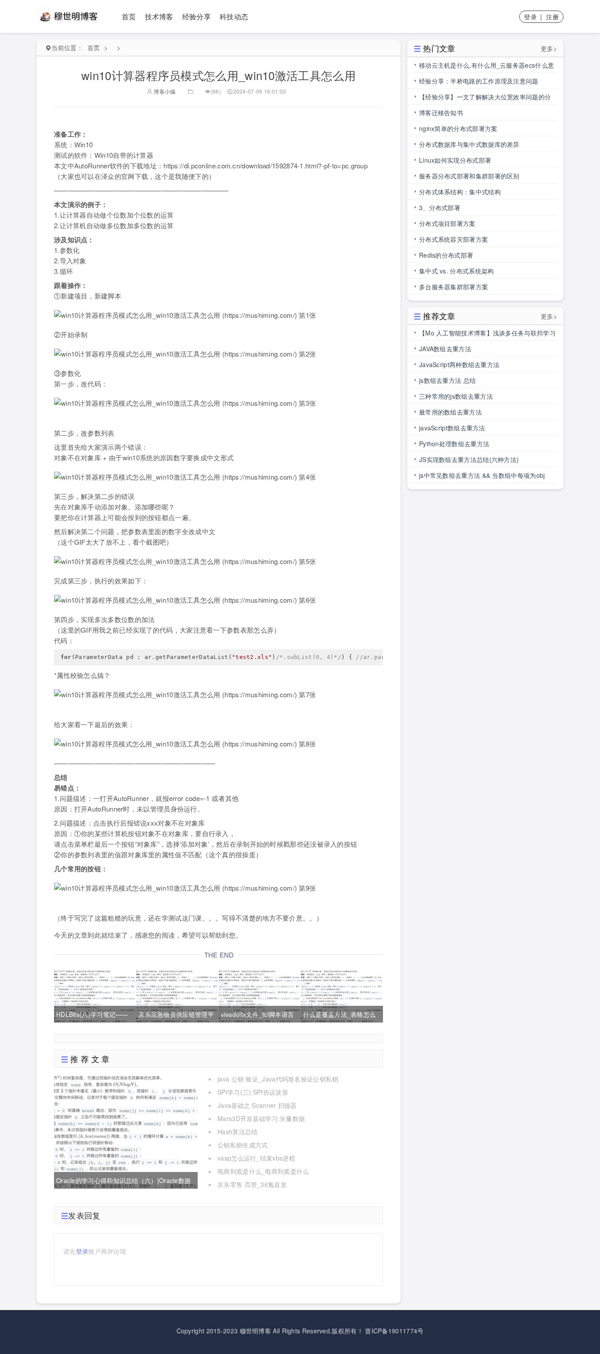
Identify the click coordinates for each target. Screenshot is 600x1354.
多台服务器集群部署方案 (453, 286)
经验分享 (196, 16)
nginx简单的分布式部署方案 (458, 128)
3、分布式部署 (439, 207)
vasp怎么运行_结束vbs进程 (256, 1158)
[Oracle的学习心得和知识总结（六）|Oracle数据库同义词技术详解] (126, 1130)
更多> (549, 48)
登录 (530, 16)
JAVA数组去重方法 (445, 348)
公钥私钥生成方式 (242, 1144)
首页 (129, 16)
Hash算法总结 (237, 1131)
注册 (552, 16)
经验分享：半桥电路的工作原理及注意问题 (479, 80)
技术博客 (159, 16)
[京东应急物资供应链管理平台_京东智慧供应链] (176, 994)
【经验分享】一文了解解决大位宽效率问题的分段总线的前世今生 (485, 98)
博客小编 (164, 91)
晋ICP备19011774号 (394, 1330)
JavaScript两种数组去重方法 (459, 364)
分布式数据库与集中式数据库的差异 (469, 144)
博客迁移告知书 (441, 112)
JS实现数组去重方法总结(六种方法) (469, 459)
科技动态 (234, 16)
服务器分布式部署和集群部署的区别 (469, 175)
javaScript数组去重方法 (452, 427)
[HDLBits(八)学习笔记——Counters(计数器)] (94, 994)
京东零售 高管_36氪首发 (252, 1184)
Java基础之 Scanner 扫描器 (257, 1105)
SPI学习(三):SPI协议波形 (252, 1092)
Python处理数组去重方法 (454, 443)
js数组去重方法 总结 (447, 380)
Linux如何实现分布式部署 (455, 160)
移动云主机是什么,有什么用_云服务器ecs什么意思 (486, 67)
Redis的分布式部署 (446, 255)
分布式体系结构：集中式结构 (460, 191)
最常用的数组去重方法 (450, 412)
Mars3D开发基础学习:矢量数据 (261, 1118)
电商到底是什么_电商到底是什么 (263, 1171)
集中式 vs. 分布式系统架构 (456, 270)
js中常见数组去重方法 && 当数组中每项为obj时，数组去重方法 (482, 477)
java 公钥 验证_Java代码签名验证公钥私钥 (278, 1078)
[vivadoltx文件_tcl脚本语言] (259, 994)
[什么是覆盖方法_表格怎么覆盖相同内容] (341, 994)
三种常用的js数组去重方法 (456, 396)
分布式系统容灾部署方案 (453, 239)
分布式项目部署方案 (447, 223)
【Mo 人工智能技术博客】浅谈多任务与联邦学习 (487, 332)
